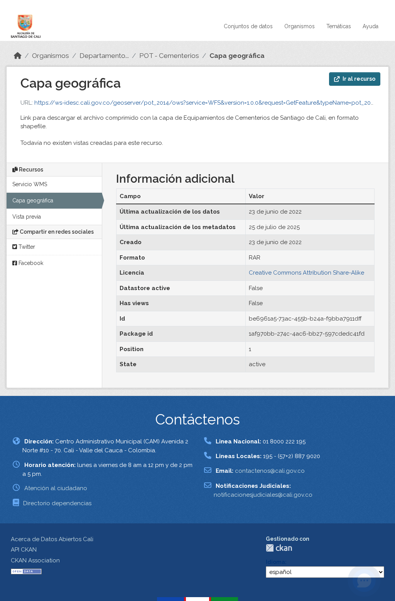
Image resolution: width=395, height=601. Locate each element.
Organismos (299, 26)
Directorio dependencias (57, 503)
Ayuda (370, 26)
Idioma (275, 562)
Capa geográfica (237, 55)
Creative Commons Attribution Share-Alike (306, 272)
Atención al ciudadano (55, 488)
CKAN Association (35, 560)
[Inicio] (18, 55)
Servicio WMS (29, 184)
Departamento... (104, 55)
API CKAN (24, 549)
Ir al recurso (359, 79)
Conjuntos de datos (248, 26)
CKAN (279, 548)
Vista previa (26, 217)
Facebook (30, 263)
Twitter (26, 247)
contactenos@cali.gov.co (270, 470)
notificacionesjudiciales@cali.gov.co (263, 494)
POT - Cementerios (169, 55)
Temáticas (338, 26)
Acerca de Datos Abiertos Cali (52, 539)
